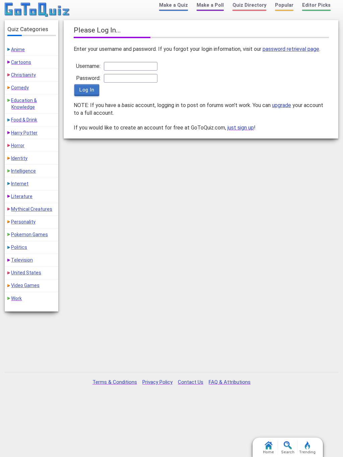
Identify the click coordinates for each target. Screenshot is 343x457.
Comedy (20, 87)
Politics (19, 247)
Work (16, 298)
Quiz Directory (249, 5)
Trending (307, 452)
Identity (19, 158)
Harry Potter (24, 132)
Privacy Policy (157, 382)
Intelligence (23, 171)
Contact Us (190, 382)
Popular (284, 5)
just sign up (240, 127)
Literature (21, 196)
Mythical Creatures (31, 209)
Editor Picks (316, 5)
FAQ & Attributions (230, 382)
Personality (23, 221)
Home (268, 452)
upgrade (281, 105)
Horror (17, 145)
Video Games (25, 285)
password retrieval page (291, 49)
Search (287, 452)
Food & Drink (24, 119)
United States (26, 272)
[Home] (37, 10)
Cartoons (21, 62)
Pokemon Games (29, 234)
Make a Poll (210, 5)
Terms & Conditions (114, 382)
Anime (18, 49)
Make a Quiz (173, 5)
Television (22, 260)
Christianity (23, 75)
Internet (19, 183)
